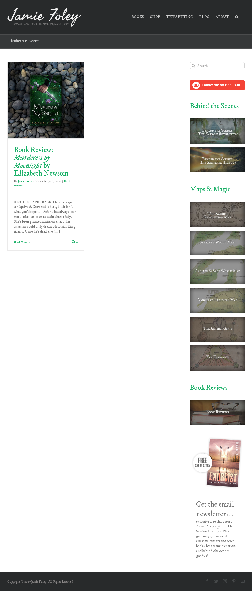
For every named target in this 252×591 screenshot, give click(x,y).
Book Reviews (208, 387)
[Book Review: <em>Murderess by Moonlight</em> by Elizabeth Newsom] (46, 100)
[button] (236, 16)
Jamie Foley (25, 181)
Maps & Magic (210, 189)
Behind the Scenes (214, 106)
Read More (20, 242)
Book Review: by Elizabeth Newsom (41, 161)
